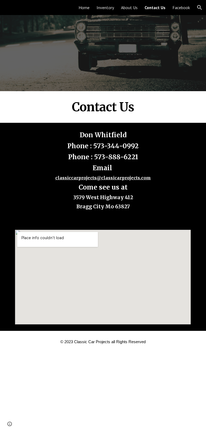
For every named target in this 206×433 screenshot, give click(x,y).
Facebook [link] (181, 7)
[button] (199, 7)
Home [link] (84, 7)
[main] (103, 107)
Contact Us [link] (155, 7)
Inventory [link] (105, 7)
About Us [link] (129, 7)
